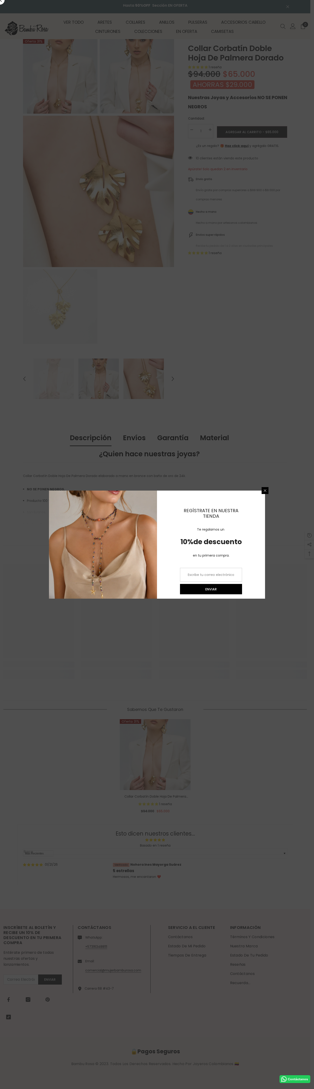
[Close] (265, 490)
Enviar (211, 589)
